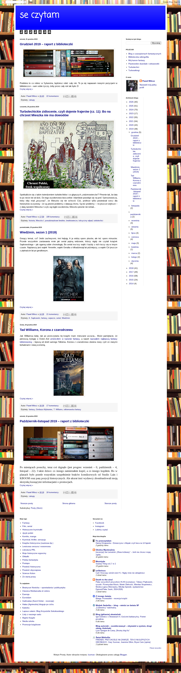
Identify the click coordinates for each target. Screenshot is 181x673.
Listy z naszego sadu (31, 614)
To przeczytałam (103, 541)
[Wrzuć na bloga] (67, 96)
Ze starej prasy (29, 577)
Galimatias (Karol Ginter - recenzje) (38, 601)
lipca (133, 233)
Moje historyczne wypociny (34, 553)
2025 (131, 106)
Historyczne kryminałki (32, 529)
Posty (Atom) (36, 508)
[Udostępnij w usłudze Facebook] (72, 96)
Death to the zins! (104, 579)
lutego (134, 257)
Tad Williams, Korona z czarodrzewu (46, 330)
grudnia (135, 132)
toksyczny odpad (86, 221)
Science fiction (28, 573)
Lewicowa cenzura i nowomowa (36, 546)
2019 (131, 129)
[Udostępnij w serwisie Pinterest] (75, 96)
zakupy (32, 100)
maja (133, 243)
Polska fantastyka (30, 560)
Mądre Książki (28, 618)
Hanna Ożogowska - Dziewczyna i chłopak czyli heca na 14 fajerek (123, 543)
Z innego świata (103, 596)
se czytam (39, 15)
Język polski (27, 533)
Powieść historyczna (31, 566)
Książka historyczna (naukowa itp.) (37, 543)
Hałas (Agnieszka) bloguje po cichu (38, 604)
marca (134, 253)
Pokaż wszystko (155, 648)
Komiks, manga (29, 536)
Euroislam (26, 597)
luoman (91, 655)
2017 (131, 272)
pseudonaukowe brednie (55, 221)
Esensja (25, 594)
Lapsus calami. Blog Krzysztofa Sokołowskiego (43, 611)
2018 (131, 268)
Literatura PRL (28, 550)
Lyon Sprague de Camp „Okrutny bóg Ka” (113, 630)
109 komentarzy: (53, 217)
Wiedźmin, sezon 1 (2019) (38, 232)
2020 (131, 125)
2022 (131, 117)
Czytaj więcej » (26, 89)
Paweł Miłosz (148, 81)
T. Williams (58, 410)
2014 (131, 283)
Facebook (99, 523)
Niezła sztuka (28, 621)
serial (58, 318)
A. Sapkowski (34, 318)
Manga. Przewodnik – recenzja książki (111, 598)
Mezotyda (100, 561)
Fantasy (26, 523)
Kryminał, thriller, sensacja (34, 540)
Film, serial (27, 526)
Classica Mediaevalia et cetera (36, 591)
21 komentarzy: (53, 314)
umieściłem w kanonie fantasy (65, 339)
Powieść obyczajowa (31, 570)
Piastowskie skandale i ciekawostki (143, 64)
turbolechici (98, 221)
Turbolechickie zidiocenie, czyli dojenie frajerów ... (136, 156)
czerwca (135, 237)
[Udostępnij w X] (69, 96)
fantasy (44, 318)
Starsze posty (110, 503)
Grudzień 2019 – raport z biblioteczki (46, 44)
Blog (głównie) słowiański (108, 614)
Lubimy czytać (101, 529)
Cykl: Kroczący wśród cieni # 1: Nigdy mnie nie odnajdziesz (120, 573)
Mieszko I (40, 221)
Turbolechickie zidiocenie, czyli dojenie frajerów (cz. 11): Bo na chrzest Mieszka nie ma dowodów (65, 113)
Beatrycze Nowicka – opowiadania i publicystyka (43, 587)
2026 (131, 102)
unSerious (101, 570)
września (135, 220)
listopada (135, 206)
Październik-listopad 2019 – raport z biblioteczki (54, 421)
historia (32, 221)
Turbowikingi (134, 70)
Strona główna (68, 503)
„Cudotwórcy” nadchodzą (106, 608)
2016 (131, 276)
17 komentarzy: (53, 406)
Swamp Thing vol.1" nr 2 (106, 564)
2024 (131, 109)
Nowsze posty (27, 503)
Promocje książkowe (31, 624)
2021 (131, 121)
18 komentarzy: (53, 492)
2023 (131, 113)
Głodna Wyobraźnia (105, 550)
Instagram (99, 526)
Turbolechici (133, 67)
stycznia (135, 261)
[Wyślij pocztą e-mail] (64, 96)
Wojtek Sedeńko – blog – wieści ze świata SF (117, 605)
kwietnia (135, 247)
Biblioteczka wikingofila (138, 57)
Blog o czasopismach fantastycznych (144, 54)
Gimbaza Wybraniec (44, 410)
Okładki (25, 556)
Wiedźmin (66, 318)
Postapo (26, 563)
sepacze (51, 318)
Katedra (25, 608)
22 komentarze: (53, 96)
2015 (131, 280)
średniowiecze (71, 221)
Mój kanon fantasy (136, 60)
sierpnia (134, 227)
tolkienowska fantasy (72, 410)
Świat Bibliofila (103, 637)
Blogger (123, 655)
